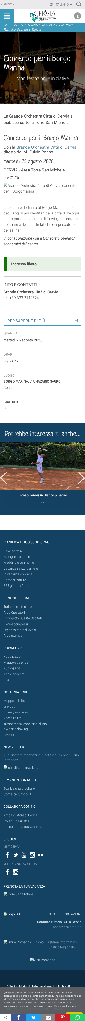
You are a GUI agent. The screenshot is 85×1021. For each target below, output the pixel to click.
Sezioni (9, 4)
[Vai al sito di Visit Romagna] (42, 960)
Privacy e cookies (16, 712)
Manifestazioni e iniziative (43, 78)
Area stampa (13, 636)
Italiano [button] (61, 4)
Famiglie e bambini (17, 557)
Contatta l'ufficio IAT (18, 794)
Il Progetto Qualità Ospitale (23, 618)
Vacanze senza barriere (21, 568)
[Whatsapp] (77, 1017)
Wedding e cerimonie (19, 562)
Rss (6, 680)
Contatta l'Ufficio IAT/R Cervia (59, 922)
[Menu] (7, 16)
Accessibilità (13, 718)
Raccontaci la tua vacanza (23, 827)
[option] (42, 475)
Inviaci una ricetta (17, 821)
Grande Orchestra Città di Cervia (46, 147)
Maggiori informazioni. (66, 1006)
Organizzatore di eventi (20, 630)
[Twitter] (33, 1017)
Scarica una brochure (19, 789)
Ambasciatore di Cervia (20, 815)
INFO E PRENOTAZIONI (64, 914)
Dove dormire (13, 551)
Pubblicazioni (13, 657)
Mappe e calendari (17, 662)
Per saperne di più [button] (26, 320)
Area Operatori (14, 613)
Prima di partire (15, 580)
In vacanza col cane (18, 574)
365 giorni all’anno (17, 586)
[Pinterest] (62, 1017)
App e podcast (14, 674)
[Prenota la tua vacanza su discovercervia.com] (18, 894)
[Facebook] (18, 1017)
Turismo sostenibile (18, 607)
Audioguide (12, 668)
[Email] (48, 1017)
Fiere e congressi (16, 624)
